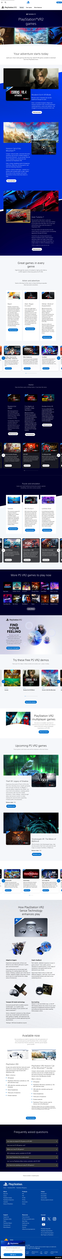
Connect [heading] (43, 1215)
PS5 (23, 1193)
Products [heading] (24, 1191)
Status (4, 1221)
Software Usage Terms (54, 1252)
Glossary (24, 1227)
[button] (18, 94)
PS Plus (23, 1200)
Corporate (5, 1202)
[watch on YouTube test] (26, 99)
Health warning (25, 1223)
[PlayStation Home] (28, 2)
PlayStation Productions (8, 1200)
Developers (24, 1225)
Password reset (6, 1225)
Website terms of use (35, 1252)
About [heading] (5, 1191)
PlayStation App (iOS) (45, 1228)
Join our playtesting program (47, 1232)
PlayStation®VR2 (11, 1187)
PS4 (23, 1195)
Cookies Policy (46, 1252)
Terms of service (26, 1217)
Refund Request (6, 1227)
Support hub (6, 1217)
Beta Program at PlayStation (47, 1235)
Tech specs (29, 7)
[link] (31, 681)
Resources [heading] (25, 1215)
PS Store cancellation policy (28, 1219)
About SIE (5, 1193)
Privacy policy (27, 1252)
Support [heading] (5, 1215)
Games (22, 7)
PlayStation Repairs (7, 1223)
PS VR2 (23, 1197)
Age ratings (24, 1221)
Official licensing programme (28, 1229)
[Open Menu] (2, 2)
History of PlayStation (8, 1204)
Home (4, 1187)
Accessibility (43, 1195)
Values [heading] (43, 1191)
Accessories (25, 1202)
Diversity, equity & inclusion (47, 1200)
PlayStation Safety (7, 1219)
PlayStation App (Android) (46, 1230)
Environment (43, 1193)
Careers (5, 1195)
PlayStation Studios (7, 1197)
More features (38, 7)
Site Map (41, 1252)
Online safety (44, 1197)
